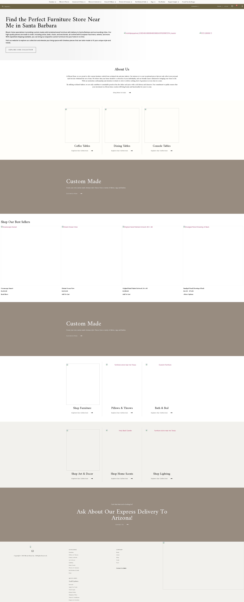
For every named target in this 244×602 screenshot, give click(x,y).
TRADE (219, 6)
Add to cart (65, 294)
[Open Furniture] (55, 2)
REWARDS (194, 6)
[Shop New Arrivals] (130, 93)
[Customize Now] (81, 194)
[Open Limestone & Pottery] (84, 2)
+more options (188, 294)
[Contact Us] (127, 524)
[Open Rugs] (154, 2)
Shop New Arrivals (119, 93)
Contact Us (120, 525)
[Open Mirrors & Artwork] (100, 2)
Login (226, 6)
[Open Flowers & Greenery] (131, 2)
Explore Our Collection (80, 151)
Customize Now (71, 194)
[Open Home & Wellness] (115, 2)
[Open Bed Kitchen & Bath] (147, 2)
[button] (124, 33)
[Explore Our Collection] (92, 151)
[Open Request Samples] (178, 2)
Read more (4, 294)
